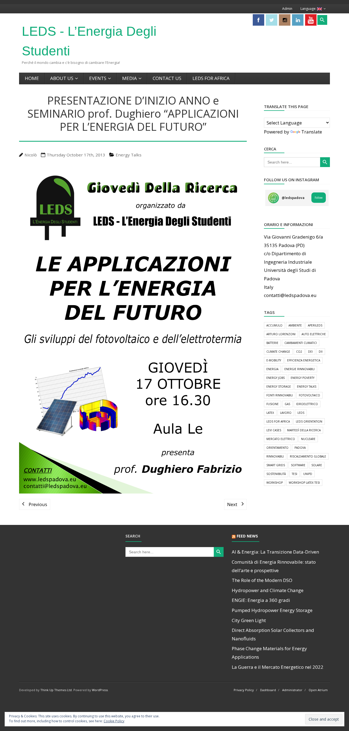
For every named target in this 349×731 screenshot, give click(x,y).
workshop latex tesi (304, 483)
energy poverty (302, 378)
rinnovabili (275, 456)
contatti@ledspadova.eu (290, 295)
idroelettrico (307, 404)
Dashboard (268, 690)
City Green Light (249, 620)
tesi (294, 474)
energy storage (278, 386)
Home (32, 78)
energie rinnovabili (299, 369)
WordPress (100, 690)
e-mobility (273, 360)
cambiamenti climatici (300, 343)
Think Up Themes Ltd (56, 690)
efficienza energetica (303, 360)
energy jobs (275, 378)
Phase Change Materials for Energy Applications (269, 652)
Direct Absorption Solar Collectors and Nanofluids (273, 634)
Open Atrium (318, 690)
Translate (311, 132)
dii (321, 351)
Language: (308, 8)
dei (310, 351)
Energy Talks (129, 155)
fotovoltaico (309, 395)
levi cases (273, 430)
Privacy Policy (244, 690)
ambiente (295, 325)
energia (272, 369)
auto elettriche (314, 334)
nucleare (308, 439)
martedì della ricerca (304, 430)
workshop (274, 483)
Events (97, 78)
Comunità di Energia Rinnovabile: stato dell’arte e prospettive (274, 566)
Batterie (272, 343)
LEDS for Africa (211, 78)
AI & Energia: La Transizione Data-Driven (275, 552)
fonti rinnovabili (279, 395)
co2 (299, 351)
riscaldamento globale (308, 456)
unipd (307, 474)
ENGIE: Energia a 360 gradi (261, 600)
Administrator (292, 690)
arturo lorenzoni (281, 334)
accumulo (274, 325)
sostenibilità (276, 474)
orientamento (277, 448)
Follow (319, 198)
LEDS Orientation (309, 421)
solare (316, 465)
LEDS (300, 413)
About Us (61, 78)
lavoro (285, 413)
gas (287, 404)
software (298, 465)
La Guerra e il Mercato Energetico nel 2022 (277, 667)
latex (270, 413)
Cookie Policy (114, 721)
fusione (272, 404)
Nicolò (31, 155)
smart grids (275, 465)
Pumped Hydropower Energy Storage (272, 610)
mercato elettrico (280, 439)
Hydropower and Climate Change (267, 590)
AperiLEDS (315, 325)
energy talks (306, 386)
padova (300, 448)
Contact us (167, 78)
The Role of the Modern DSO (262, 580)
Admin (287, 8)
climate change (278, 351)
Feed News (247, 536)
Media (129, 78)
